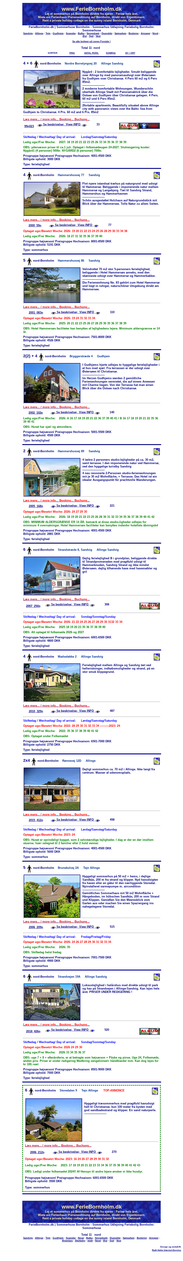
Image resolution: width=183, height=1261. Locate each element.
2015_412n (36, 820)
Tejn (48, 33)
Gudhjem (58, 33)
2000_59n (35, 225)
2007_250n (33, 606)
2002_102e (36, 412)
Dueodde (107, 33)
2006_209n (36, 927)
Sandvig (28, 33)
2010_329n (36, 711)
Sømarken (120, 33)
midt (90, 1240)
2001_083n (36, 312)
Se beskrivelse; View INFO (61, 124)
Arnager (145, 33)
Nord (155, 33)
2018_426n (33, 1031)
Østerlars (67, 1240)
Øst (85, 36)
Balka (81, 33)
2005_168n (36, 506)
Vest (98, 36)
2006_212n (37, 1152)
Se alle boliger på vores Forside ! (91, 41)
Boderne (134, 33)
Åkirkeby (80, 1240)
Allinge (39, 33)
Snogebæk (93, 33)
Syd (91, 36)
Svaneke (71, 33)
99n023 (29, 126)
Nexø (81, 1238)
